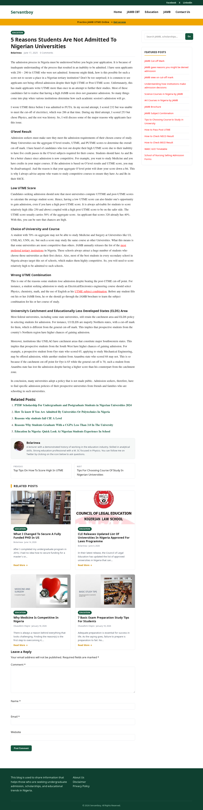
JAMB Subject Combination (159, 113)
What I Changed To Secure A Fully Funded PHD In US (37, 535)
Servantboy (22, 12)
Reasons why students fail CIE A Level (38, 418)
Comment (18, 664)
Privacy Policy (81, 786)
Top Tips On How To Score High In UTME (38, 468)
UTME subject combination (91, 291)
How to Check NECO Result (159, 136)
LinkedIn (187, 2)
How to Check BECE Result (158, 142)
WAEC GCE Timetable (155, 148)
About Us (78, 777)
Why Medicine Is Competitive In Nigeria (36, 619)
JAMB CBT (133, 12)
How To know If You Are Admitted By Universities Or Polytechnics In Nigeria (62, 412)
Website (16, 732)
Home (118, 12)
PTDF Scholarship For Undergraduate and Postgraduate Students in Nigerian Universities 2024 (73, 405)
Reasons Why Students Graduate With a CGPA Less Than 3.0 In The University (64, 425)
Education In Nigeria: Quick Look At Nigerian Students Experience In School (62, 431)
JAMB (166, 12)
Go (189, 36)
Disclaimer (79, 782)
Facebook (171, 2)
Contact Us (183, 12)
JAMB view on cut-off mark (158, 77)
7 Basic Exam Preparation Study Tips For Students (103, 619)
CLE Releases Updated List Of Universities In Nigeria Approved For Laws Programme (104, 537)
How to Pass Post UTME (157, 129)
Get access (119, 22)
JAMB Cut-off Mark (154, 60)
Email (15, 716)
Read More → (20, 565)
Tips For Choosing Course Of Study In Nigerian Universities (100, 470)
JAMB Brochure (152, 106)
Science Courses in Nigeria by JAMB (163, 93)
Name (16, 701)
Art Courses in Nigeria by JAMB (161, 100)
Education (151, 12)
